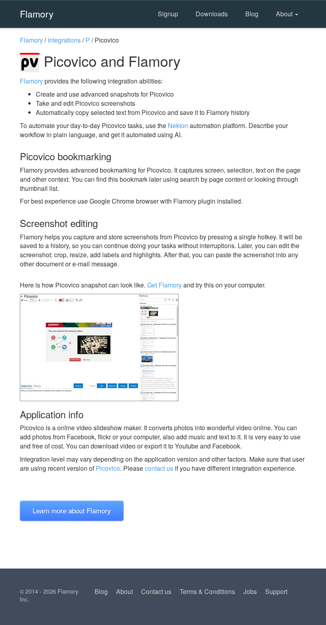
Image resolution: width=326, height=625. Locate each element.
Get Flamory (164, 284)
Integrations (64, 40)
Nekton (178, 125)
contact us (159, 468)
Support (276, 591)
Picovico (108, 468)
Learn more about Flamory (72, 510)
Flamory (37, 13)
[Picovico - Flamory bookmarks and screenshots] (163, 347)
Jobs (250, 591)
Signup (168, 13)
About (285, 13)
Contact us (156, 591)
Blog (251, 13)
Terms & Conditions (207, 591)
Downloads (212, 13)
